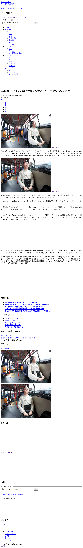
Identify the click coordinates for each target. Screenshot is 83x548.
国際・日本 (13, 38)
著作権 (10, 494)
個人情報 (20, 494)
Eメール (8, 538)
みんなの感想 (14, 74)
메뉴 (4, 546)
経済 (10, 36)
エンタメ (8, 55)
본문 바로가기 (6, 2)
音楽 (10, 59)
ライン (7, 536)
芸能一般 (12, 66)
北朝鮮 (11, 40)
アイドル (12, 64)
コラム (11, 51)
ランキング (9, 68)
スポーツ (12, 44)
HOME (7, 28)
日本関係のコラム (15, 53)
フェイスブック (10, 534)
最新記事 (8, 29)
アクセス (12, 70)
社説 (10, 49)
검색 (36, 22)
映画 (10, 61)
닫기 (24, 17)
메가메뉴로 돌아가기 (15, 17)
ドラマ (11, 57)
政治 (10, 34)
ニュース (8, 32)
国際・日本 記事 (7, 335)
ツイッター (9, 531)
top (2, 546)
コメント (12, 72)
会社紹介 (4, 494)
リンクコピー (10, 540)
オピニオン (9, 46)
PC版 (15, 494)
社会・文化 (13, 42)
